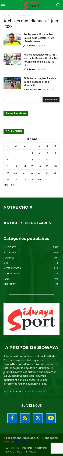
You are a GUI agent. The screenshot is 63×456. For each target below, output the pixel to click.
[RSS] (25, 418)
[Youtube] (51, 418)
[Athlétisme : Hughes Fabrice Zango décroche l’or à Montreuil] (12, 83)
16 (39, 166)
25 (55, 172)
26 (7, 179)
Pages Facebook (16, 113)
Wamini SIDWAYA (32, 89)
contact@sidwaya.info (34, 391)
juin (24, 15)
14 (24, 166)
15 (32, 166)
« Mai (6, 184)
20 (15, 172)
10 (47, 159)
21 (24, 172)
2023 (16, 15)
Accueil (7, 15)
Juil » (13, 184)
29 (32, 179)
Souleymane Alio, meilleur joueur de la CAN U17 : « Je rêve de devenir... (39, 38)
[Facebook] (12, 418)
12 (7, 166)
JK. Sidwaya (29, 45)
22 (32, 172)
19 (7, 172)
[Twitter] (38, 418)
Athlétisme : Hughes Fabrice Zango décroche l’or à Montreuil (40, 82)
